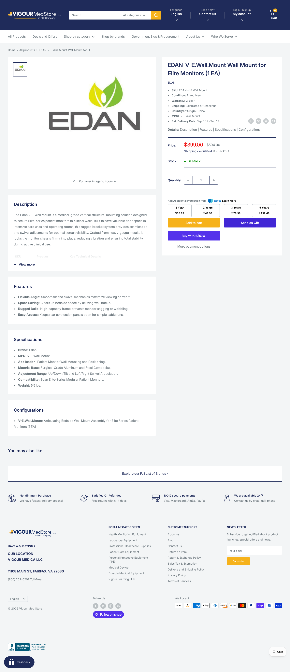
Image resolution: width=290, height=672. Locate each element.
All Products (17, 36)
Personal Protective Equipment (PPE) (128, 559)
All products (27, 50)
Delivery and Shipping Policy (186, 569)
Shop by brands (113, 36)
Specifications (225, 130)
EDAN (171, 82)
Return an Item (177, 552)
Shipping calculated (198, 151)
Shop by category (77, 36)
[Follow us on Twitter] (103, 606)
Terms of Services (179, 581)
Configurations (249, 130)
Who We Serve (222, 36)
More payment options (193, 246)
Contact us (175, 546)
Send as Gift (250, 223)
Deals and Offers (45, 36)
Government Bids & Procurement (155, 36)
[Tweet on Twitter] (266, 121)
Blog (170, 540)
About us (173, 534)
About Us (193, 36)
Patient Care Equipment (124, 552)
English (14, 598)
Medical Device (118, 567)
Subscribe (238, 561)
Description (188, 130)
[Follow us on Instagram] (110, 606)
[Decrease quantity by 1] (188, 180)
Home (11, 50)
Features (206, 130)
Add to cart (193, 223)
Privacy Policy (177, 575)
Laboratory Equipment (123, 540)
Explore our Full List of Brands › (145, 473)
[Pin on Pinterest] (258, 121)
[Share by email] (273, 121)
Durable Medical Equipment (126, 573)
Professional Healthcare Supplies (130, 546)
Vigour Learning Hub (122, 579)
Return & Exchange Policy (184, 557)
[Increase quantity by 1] (214, 180)
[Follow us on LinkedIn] (118, 606)
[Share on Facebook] (251, 121)
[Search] (156, 15)
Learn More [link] (229, 200)
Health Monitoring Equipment (127, 534)
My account (242, 14)
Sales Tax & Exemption (182, 563)
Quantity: (175, 180)
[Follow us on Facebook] (95, 606)
